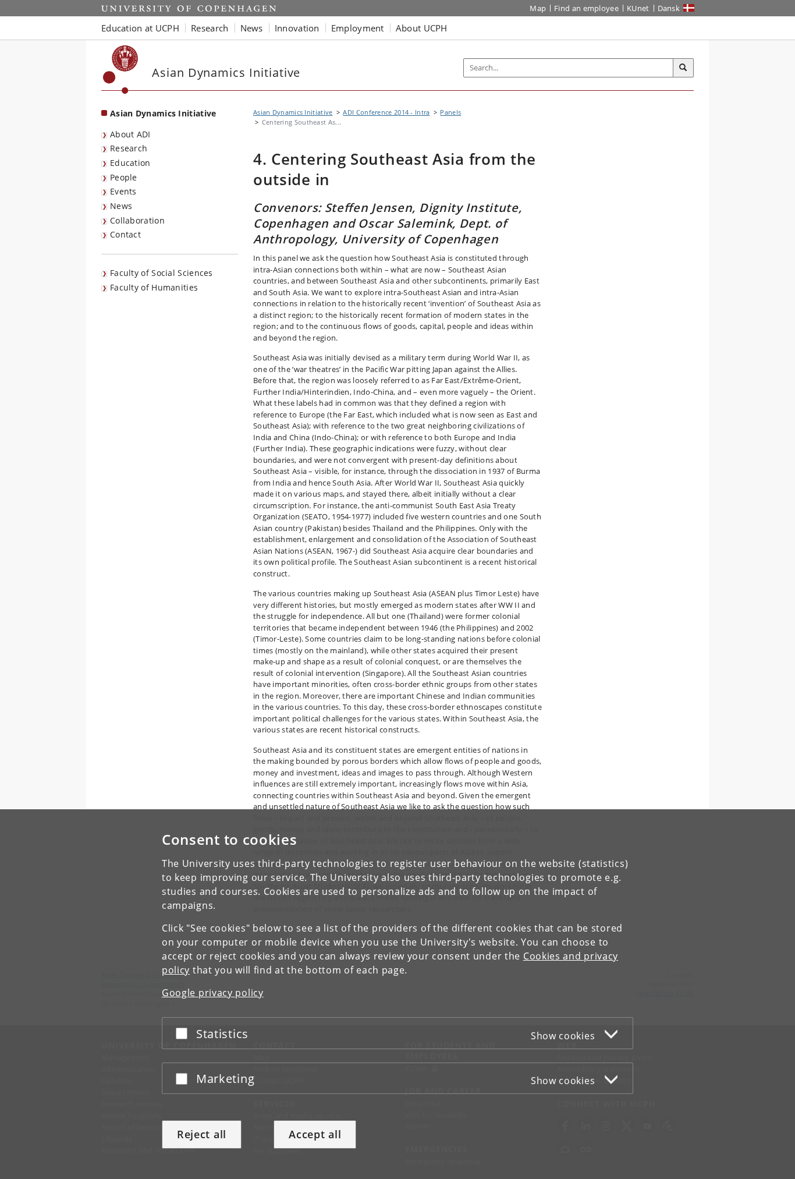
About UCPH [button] (422, 28)
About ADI (130, 134)
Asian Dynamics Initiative (163, 113)
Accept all (315, 1134)
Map (538, 8)
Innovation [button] (297, 28)
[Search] (683, 68)
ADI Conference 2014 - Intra (386, 112)
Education (130, 162)
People (123, 177)
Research (128, 148)
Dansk (669, 8)
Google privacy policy (213, 992)
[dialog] (397, 994)
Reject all (201, 1134)
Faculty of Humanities (154, 287)
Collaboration (137, 220)
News (121, 205)
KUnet (638, 8)
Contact (125, 234)
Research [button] (209, 28)
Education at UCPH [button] (140, 28)
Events (123, 191)
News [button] (251, 28)
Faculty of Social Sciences (161, 272)
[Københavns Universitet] (121, 69)
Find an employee (586, 8)
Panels (450, 112)
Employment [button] (357, 28)
